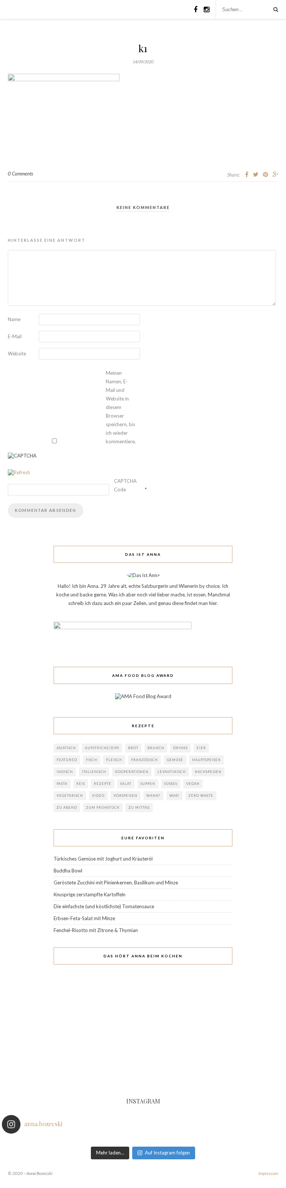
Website (17, 354)
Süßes (170, 784)
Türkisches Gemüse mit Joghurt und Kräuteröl (103, 859)
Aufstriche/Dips (102, 748)
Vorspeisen (125, 795)
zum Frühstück (103, 807)
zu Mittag (139, 807)
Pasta (62, 784)
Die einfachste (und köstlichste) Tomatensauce (104, 906)
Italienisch (94, 772)
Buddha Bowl (68, 871)
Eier (201, 748)
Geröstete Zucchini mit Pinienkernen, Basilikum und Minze (116, 883)
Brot (133, 748)
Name (14, 319)
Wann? (153, 795)
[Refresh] (19, 472)
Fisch (91, 760)
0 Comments (20, 174)
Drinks (180, 748)
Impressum (268, 1173)
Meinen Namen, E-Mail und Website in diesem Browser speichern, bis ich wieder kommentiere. (121, 407)
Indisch (65, 772)
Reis (80, 784)
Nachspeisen (208, 772)
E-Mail (15, 336)
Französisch (144, 760)
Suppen (147, 784)
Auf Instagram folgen (167, 1153)
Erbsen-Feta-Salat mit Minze (84, 918)
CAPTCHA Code (125, 485)
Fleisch (114, 760)
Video (98, 795)
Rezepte (102, 784)
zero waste (200, 795)
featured (67, 760)
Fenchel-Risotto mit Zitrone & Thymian (96, 930)
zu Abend (67, 807)
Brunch (155, 748)
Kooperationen (132, 772)
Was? (174, 795)
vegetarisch (70, 795)
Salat (125, 784)
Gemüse (175, 760)
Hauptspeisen (206, 760)
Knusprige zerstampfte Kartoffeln (89, 894)
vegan (193, 784)
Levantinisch (172, 772)
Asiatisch (66, 748)
